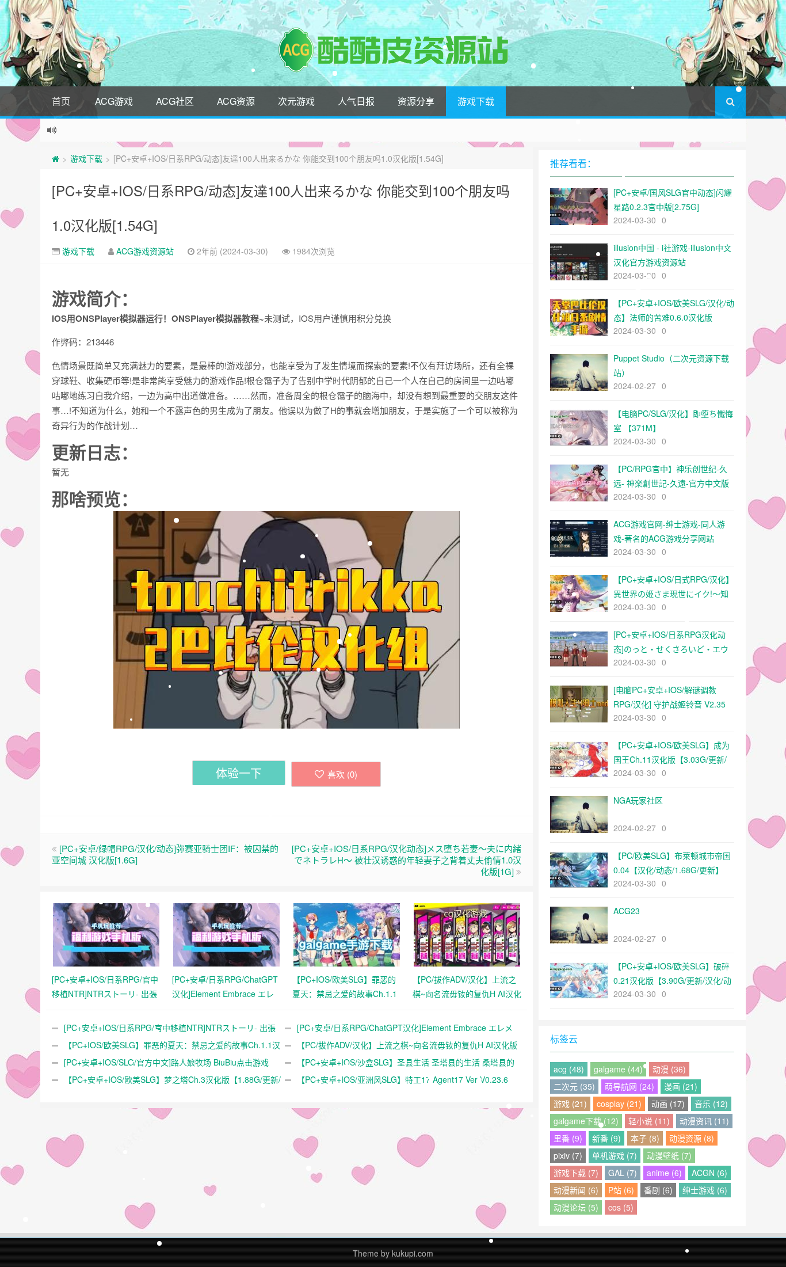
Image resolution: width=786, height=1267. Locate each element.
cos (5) (621, 1207)
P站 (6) (621, 1190)
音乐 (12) (711, 1103)
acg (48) (569, 1069)
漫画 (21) (680, 1086)
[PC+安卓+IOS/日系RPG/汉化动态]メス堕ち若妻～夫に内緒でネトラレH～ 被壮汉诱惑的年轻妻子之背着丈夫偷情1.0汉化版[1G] (406, 859)
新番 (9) (606, 1138)
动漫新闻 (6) (576, 1190)
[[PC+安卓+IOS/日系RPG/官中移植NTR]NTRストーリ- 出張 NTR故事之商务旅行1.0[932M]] (106, 933)
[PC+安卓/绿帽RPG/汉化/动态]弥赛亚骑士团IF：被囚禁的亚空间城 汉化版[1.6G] (165, 854)
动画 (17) (668, 1103)
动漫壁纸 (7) (669, 1155)
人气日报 (356, 101)
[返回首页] (55, 158)
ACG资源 (236, 101)
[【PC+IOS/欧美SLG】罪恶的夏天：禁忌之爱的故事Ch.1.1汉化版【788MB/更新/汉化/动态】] (346, 933)
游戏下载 (475, 101)
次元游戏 (296, 101)
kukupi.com (412, 1253)
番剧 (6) (658, 1190)
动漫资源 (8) (691, 1138)
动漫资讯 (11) (704, 1121)
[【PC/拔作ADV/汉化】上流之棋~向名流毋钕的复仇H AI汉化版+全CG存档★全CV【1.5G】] (467, 933)
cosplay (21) (619, 1103)
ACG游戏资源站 (145, 251)
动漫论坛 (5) (576, 1207)
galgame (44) (618, 1069)
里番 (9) (568, 1138)
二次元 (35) (574, 1086)
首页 (61, 101)
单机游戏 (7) (614, 1155)
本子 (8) (645, 1138)
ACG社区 (175, 101)
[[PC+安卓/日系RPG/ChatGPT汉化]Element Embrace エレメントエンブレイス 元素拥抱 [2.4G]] (226, 933)
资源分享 (416, 101)
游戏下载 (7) (576, 1172)
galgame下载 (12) (586, 1121)
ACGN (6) (709, 1172)
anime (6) (664, 1172)
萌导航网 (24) (629, 1086)
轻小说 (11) (649, 1121)
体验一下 (239, 772)
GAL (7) (622, 1172)
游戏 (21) (570, 1103)
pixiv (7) (568, 1155)
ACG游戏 (114, 101)
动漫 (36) (669, 1069)
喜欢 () (342, 774)
